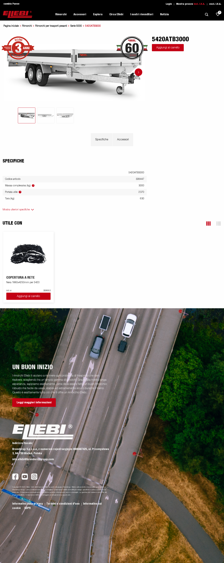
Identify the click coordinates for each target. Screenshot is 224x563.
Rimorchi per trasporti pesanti (51, 26)
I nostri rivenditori (141, 14)
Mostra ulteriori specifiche (16, 209)
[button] (208, 223)
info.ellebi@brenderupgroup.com (33, 459)
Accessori (123, 139)
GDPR (27, 508)
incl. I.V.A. (199, 4)
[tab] (26, 115)
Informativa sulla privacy (28, 503)
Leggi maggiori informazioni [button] (34, 402)
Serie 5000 (76, 26)
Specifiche (101, 139)
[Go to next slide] (138, 72)
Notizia (164, 14)
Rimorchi (27, 26)
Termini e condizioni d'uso (63, 503)
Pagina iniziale (11, 26)
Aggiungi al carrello (167, 47)
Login (169, 4)
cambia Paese (11, 4)
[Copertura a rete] (28, 254)
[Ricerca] (206, 14)
